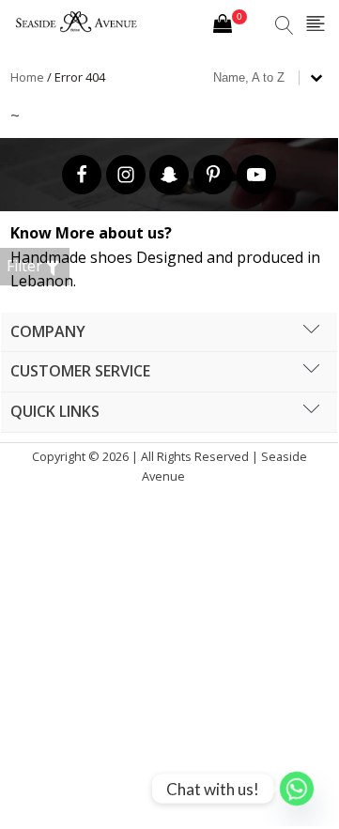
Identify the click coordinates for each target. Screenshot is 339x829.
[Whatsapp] (297, 789)
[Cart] (230, 26)
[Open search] (284, 25)
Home (27, 77)
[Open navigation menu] (315, 25)
